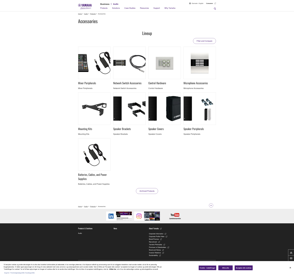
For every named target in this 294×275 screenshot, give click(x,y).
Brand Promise (154, 239)
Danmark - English (197, 3)
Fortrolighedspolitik (17, 273)
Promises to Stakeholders (157, 247)
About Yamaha (154, 228)
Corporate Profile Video (156, 236)
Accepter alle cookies (243, 268)
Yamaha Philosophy (155, 244)
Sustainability (153, 255)
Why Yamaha (169, 8)
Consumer (209, 3)
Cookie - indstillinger (207, 268)
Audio (115, 4)
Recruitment (153, 242)
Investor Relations (155, 253)
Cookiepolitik (30, 273)
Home (80, 14)
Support (156, 8)
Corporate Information (156, 234)
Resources (144, 8)
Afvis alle (225, 268)
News (115, 228)
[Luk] (290, 267)
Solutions (116, 8)
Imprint (6, 273)
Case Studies (129, 8)
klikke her (112, 269)
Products (103, 8)
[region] (147, 268)
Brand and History (155, 250)
